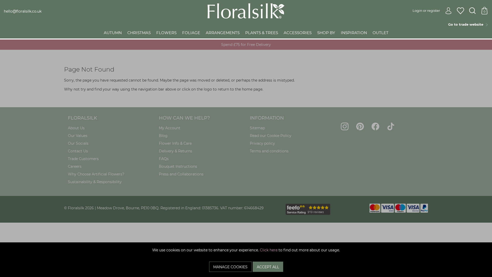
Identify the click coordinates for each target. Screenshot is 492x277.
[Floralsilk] (246, 10)
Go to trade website (466, 24)
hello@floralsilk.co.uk (23, 11)
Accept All (268, 267)
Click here (269, 250)
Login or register (426, 10)
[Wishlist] (460, 11)
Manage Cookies (230, 267)
